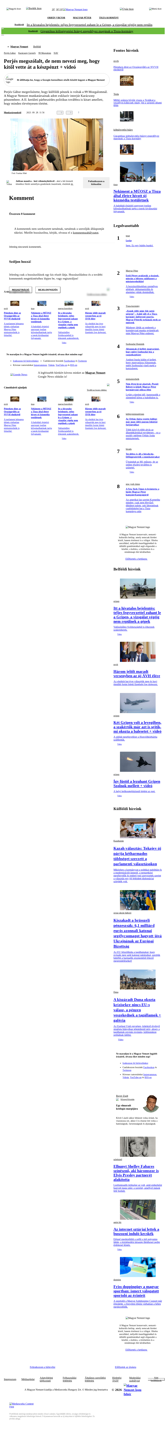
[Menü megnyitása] (155, 9)
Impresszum (10, 1379)
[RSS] (105, 364)
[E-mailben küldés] (95, 113)
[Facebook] (92, 359)
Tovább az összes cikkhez (97, 390)
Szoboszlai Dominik (135, 344)
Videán (51, 365)
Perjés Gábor (10, 53)
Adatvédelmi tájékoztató (46, 1379)
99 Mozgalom (44, 53)
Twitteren (82, 361)
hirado (129, 449)
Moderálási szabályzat (135, 1379)
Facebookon (69, 361)
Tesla (116, 94)
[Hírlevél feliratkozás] (105, 355)
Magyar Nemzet (19, 46)
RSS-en (73, 365)
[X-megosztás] (101, 113)
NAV (56, 53)
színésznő (117, 1159)
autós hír (117, 1222)
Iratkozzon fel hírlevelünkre (26, 361)
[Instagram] (99, 359)
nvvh (6, 308)
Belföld (37, 46)
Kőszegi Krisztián (127, 1099)
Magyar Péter (132, 271)
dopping (117, 1280)
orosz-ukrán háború (122, 913)
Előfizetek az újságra (125, 1367)
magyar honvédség (65, 308)
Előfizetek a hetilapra (136, 558)
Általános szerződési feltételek (95, 1379)
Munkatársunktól (12, 112)
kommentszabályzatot (85, 232)
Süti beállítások (156, 1379)
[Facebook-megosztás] (108, 113)
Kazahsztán (118, 841)
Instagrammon (40, 365)
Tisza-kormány (133, 306)
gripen (116, 601)
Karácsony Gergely (27, 53)
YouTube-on (61, 365)
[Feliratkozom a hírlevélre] (33, 9)
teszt (128, 236)
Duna (115, 992)
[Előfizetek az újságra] (126, 9)
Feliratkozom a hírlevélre (96, 182)
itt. (72, 184)
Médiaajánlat (28, 1379)
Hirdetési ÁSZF (116, 1379)
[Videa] (92, 364)
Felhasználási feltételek (69, 1379)
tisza (32, 308)
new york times (133, 484)
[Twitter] (105, 359)
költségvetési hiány (123, 130)
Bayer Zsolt (122, 1096)
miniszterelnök (132, 379)
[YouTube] (99, 364)
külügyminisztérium (135, 414)
